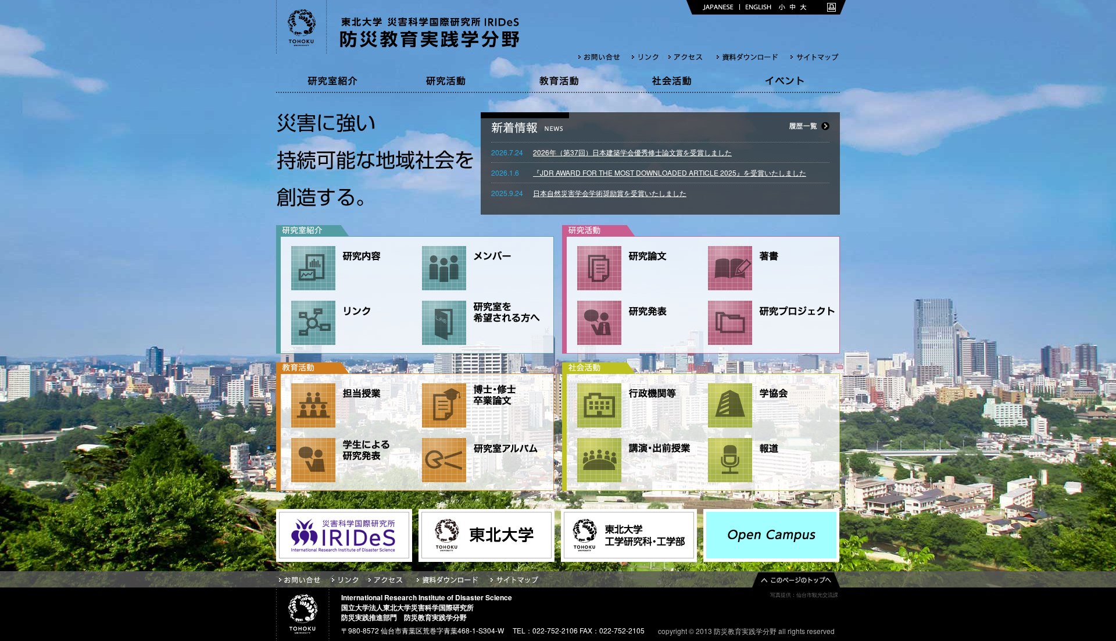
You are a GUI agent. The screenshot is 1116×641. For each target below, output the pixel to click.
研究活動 (445, 81)
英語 (758, 7)
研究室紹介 (332, 81)
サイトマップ (815, 57)
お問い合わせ (605, 57)
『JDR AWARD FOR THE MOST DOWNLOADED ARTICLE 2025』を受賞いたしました (669, 172)
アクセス (692, 57)
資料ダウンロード (754, 57)
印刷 (831, 7)
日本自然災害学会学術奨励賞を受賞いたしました (609, 193)
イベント (784, 81)
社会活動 (671, 81)
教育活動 (558, 81)
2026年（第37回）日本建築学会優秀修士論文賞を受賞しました (632, 152)
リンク (650, 57)
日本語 (718, 7)
